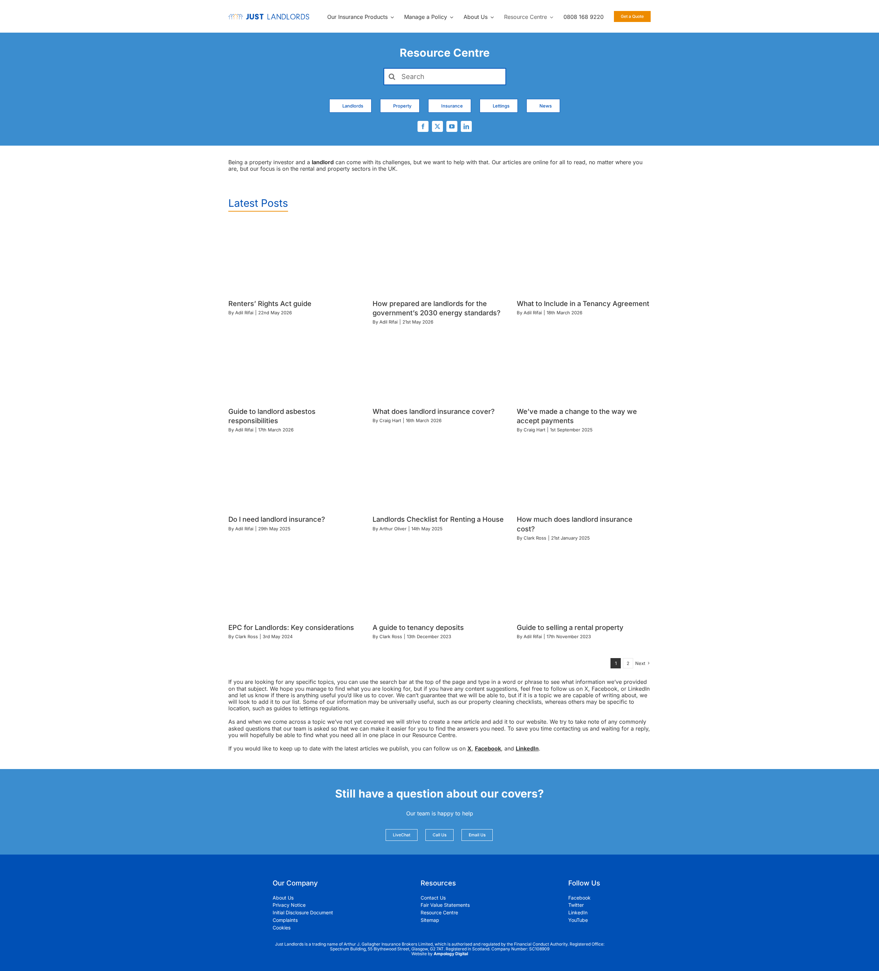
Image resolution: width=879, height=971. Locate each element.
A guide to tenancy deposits (418, 627)
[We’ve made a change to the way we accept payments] (584, 365)
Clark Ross (535, 538)
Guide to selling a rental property (570, 627)
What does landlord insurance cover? (434, 411)
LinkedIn (527, 748)
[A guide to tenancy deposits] (439, 581)
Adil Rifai (244, 312)
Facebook (488, 748)
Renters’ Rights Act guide (269, 304)
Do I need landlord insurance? (276, 519)
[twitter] (437, 126)
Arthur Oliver (393, 528)
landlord (323, 162)
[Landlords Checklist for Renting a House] (439, 473)
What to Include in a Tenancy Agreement (583, 304)
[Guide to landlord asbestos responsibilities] (295, 365)
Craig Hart (390, 420)
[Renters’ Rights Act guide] (295, 257)
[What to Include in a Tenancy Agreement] (584, 257)
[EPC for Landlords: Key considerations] (295, 581)
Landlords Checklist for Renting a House (438, 519)
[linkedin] (466, 126)
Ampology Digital (451, 953)
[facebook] (423, 126)
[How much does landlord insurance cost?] (584, 473)
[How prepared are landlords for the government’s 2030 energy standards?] (439, 257)
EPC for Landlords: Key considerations (291, 627)
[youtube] (451, 126)
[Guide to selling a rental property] (584, 581)
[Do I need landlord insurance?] (295, 473)
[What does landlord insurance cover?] (439, 365)
